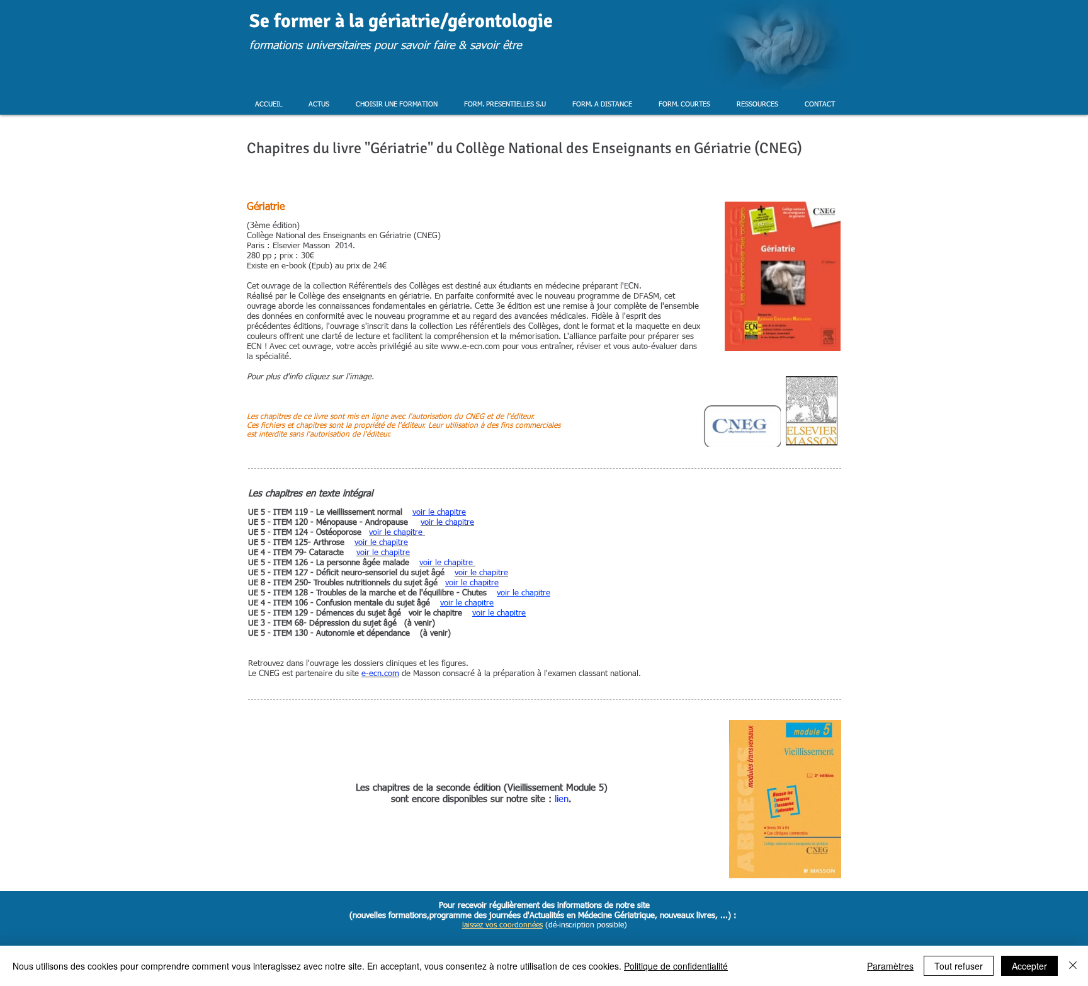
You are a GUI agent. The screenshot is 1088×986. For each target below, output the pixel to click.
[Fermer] (1072, 966)
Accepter (1029, 966)
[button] (319, 104)
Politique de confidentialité (676, 966)
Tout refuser (958, 966)
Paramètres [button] (890, 966)
